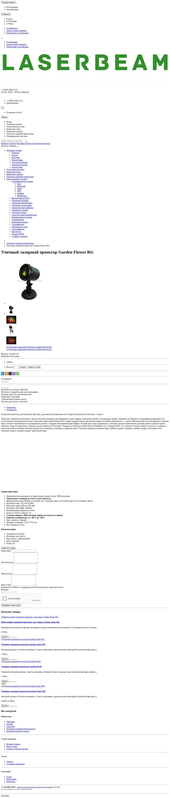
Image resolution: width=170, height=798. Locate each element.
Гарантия (36, 143)
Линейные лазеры (20, 210)
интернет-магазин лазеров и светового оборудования (34, 787)
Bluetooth (21, 186)
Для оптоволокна (19, 162)
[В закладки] (5, 381)
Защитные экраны (14, 174)
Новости (5, 143)
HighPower (22, 196)
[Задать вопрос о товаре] (2, 381)
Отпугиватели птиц (15, 169)
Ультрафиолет (18, 224)
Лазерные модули (20, 165)
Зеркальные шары (20, 222)
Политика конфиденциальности (20, 729)
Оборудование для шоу (16, 179)
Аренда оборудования (16, 30)
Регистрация (12, 7)
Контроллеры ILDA (21, 198)
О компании (12, 28)
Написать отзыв (8, 548)
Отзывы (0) (11, 410)
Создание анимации (15, 764)
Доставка (20, 143)
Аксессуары (17, 167)
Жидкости (16, 231)
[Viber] (13, 373)
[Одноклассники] (6, 373)
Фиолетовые (17, 160)
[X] (10, 373)
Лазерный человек (20, 200)
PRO (19, 191)
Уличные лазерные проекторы (20, 177)
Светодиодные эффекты (23, 208)
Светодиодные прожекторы (24, 215)
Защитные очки (13, 172)
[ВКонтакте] (2, 373)
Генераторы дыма (20, 227)
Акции (12, 143)
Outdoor (20, 193)
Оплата (28, 143)
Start (19, 184)
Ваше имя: (5, 551)
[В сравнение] (7, 381)
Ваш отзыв (6, 585)
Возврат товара (13, 744)
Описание (11, 407)
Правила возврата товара (17, 731)
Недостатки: (6, 573)
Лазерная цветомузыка (22, 203)
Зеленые (15, 153)
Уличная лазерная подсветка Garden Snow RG (23, 644)
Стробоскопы (18, 220)
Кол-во (9, 367)
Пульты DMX (18, 234)
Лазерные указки (14, 150)
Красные (16, 157)
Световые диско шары (22, 205)
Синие (15, 155)
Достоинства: (7, 562)
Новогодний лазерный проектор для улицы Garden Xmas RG (30, 622)
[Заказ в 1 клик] (10, 637)
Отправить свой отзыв (11, 605)
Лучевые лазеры (19, 212)
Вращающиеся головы (22, 217)
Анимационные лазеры (22, 181)
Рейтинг (5, 590)
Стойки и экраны (19, 236)
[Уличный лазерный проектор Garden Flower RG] (29, 303)
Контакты (45, 143)
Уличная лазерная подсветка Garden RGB (21, 666)
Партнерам (11, 779)
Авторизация (12, 9)
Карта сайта (11, 746)
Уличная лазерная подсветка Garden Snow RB (23, 691)
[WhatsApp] (17, 373)
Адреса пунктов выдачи (17, 749)
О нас (9, 777)
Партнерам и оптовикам (17, 33)
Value (19, 188)
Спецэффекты (18, 229)
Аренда (9, 761)
